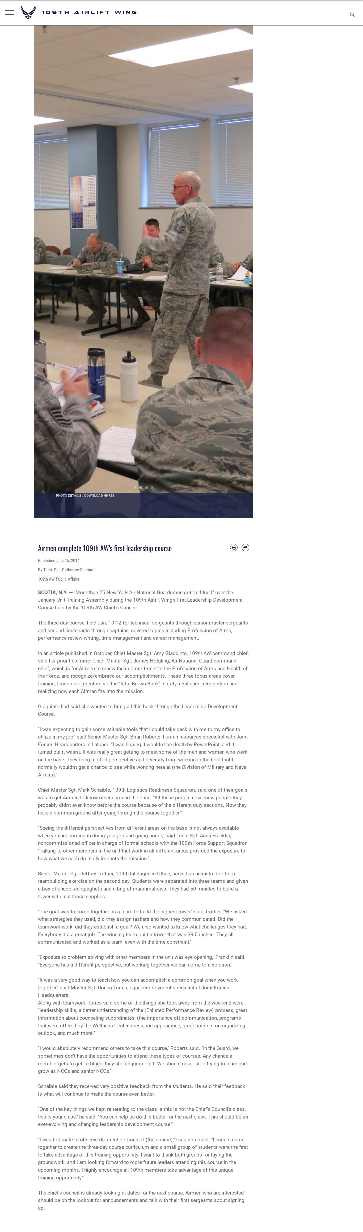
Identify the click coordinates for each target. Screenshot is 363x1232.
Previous (45, 272)
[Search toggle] (353, 13)
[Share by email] (245, 547)
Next (242, 272)
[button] (8, 12)
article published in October (80, 653)
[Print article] (234, 547)
